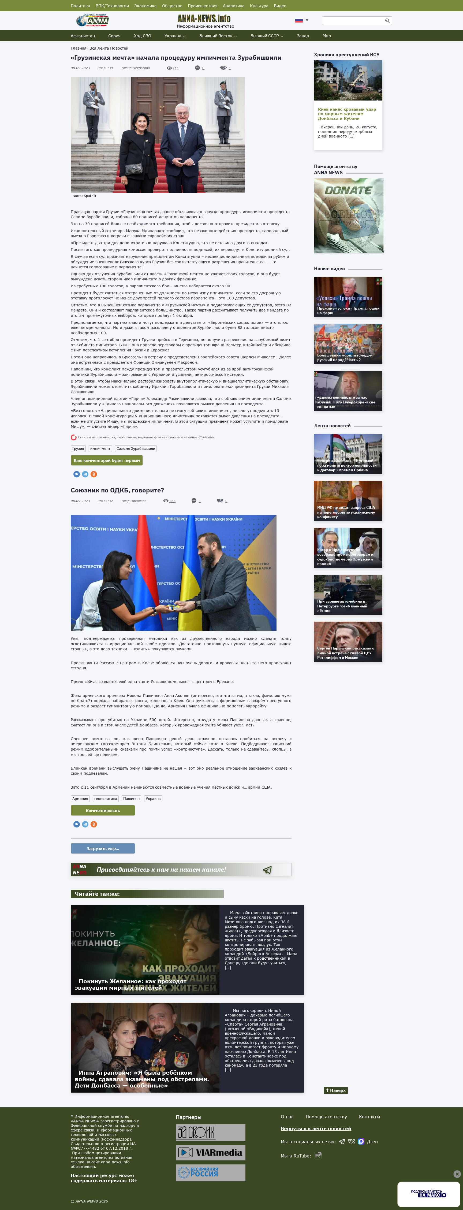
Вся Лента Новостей (108, 48)
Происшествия (203, 5)
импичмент (100, 448)
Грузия (78, 448)
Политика (80, 5)
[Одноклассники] (94, 474)
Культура (259, 5)
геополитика (105, 798)
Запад (303, 35)
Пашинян (131, 798)
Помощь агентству (326, 1116)
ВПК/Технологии (112, 5)
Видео (280, 5)
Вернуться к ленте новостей (316, 1128)
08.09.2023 (92, 68)
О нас (287, 1116)
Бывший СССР (265, 35)
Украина (173, 35)
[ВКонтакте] (76, 474)
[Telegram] (85, 474)
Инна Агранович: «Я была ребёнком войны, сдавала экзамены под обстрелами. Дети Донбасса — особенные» (142, 1079)
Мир (327, 35)
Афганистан (83, 35)
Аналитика (234, 5)
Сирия (114, 35)
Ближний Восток (216, 35)
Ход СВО (142, 35)
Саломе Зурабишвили (136, 448)
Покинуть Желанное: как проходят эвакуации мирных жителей (130, 984)
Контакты (369, 1116)
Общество (172, 5)
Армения (80, 798)
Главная (78, 48)
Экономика (145, 5)
